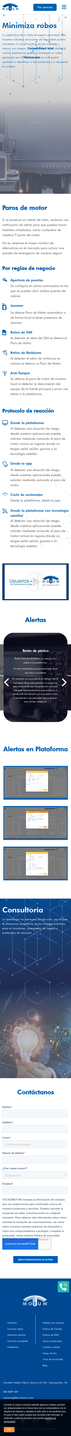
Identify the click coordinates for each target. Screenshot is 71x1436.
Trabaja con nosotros (53, 1322)
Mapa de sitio (50, 1353)
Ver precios (45, 7)
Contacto (12, 1322)
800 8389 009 (10, 1391)
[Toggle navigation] (64, 7)
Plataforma (12, 1346)
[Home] (35, 1301)
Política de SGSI (51, 1334)
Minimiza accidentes (17, 1340)
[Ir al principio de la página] (67, 1271)
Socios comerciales (52, 1340)
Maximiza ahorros (16, 1334)
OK (9, 1429)
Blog (45, 1365)
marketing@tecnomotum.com (18, 1397)
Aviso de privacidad (53, 1359)
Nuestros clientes (51, 1346)
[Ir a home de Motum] (10, 7)
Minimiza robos (15, 1328)
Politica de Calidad (52, 1328)
